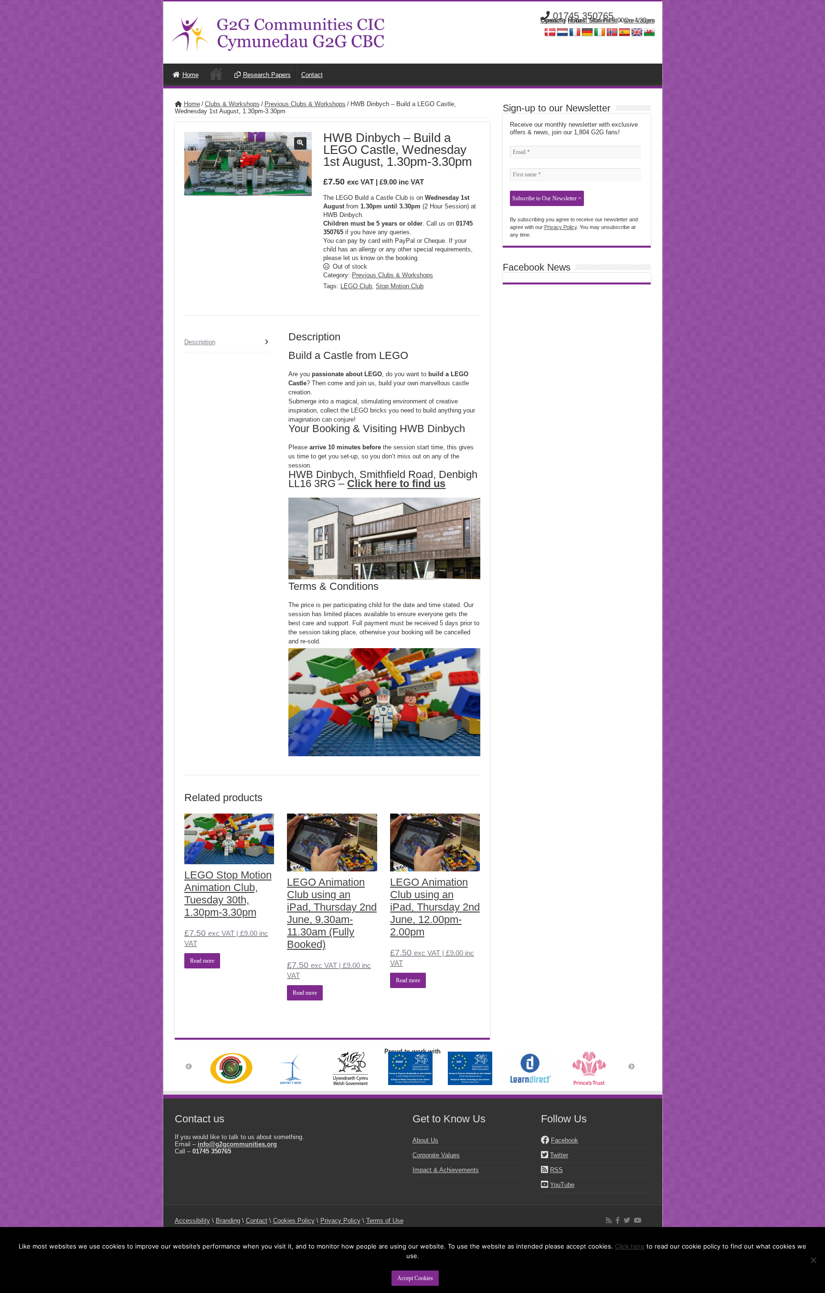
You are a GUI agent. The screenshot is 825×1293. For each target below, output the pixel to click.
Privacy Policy (560, 227)
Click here (630, 1246)
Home (190, 74)
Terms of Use (384, 1220)
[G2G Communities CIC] (277, 30)
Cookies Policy (294, 1220)
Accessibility (192, 1220)
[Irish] (599, 32)
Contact (551, 20)
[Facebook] (617, 1220)
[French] (575, 32)
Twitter (559, 1155)
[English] (637, 32)
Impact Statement (593, 20)
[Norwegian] (612, 32)
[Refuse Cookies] (813, 1260)
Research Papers (267, 74)
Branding (228, 1220)
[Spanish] (624, 32)
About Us (425, 1140)
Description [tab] (199, 342)
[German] (587, 32)
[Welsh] (649, 32)
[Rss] (609, 1220)
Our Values (639, 20)
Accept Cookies (415, 1278)
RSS (556, 1169)
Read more (202, 960)
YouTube (562, 1184)
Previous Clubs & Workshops (305, 104)
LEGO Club (356, 286)
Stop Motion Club (399, 286)
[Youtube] (638, 1220)
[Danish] (550, 32)
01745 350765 (583, 16)
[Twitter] (627, 1220)
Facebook (564, 1140)
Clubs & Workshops (232, 104)
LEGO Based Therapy (216, 74)
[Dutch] (562, 32)
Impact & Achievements (445, 1169)
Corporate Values (436, 1155)
